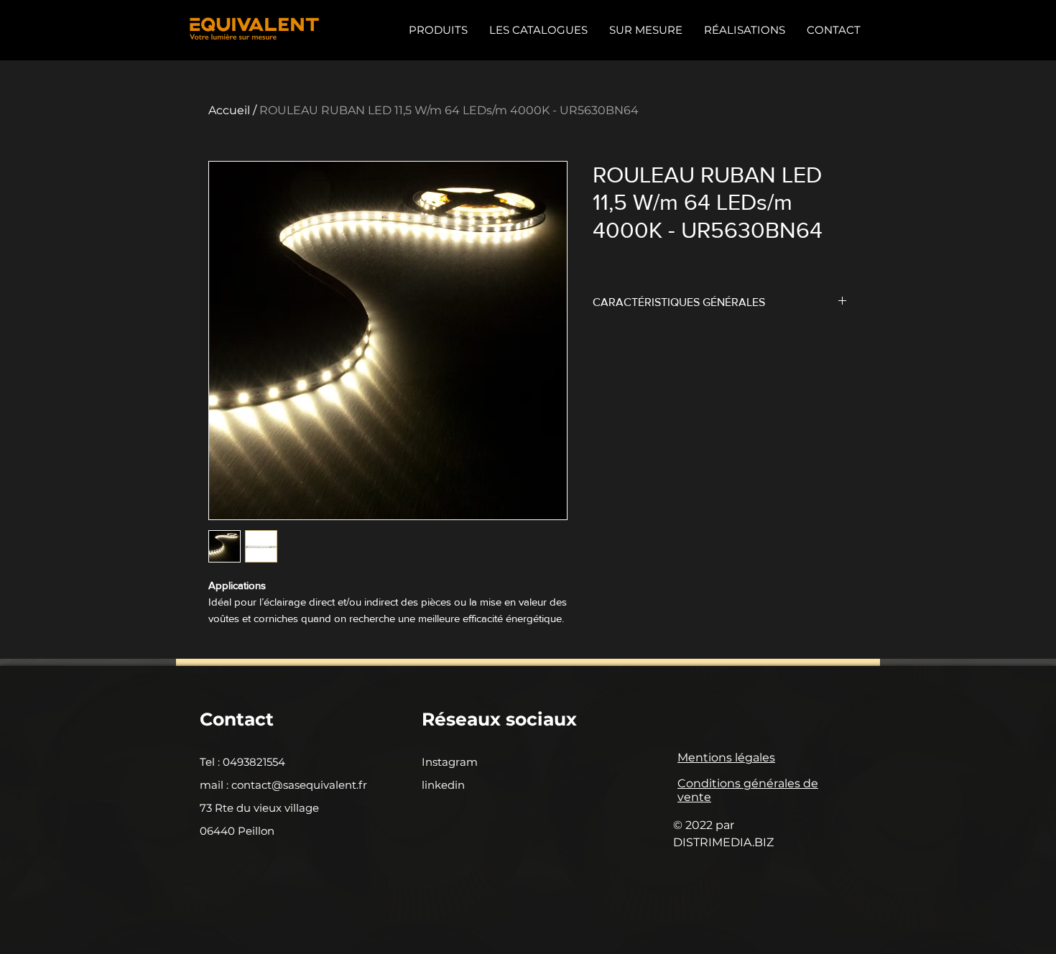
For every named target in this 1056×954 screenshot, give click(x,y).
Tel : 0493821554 (242, 762)
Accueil (229, 110)
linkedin (443, 785)
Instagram (450, 762)
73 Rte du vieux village (259, 808)
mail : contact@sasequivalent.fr (283, 785)
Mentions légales (726, 757)
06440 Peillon (237, 831)
